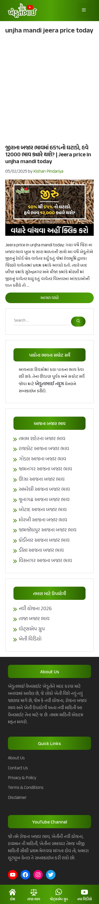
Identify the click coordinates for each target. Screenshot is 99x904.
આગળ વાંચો (49, 298)
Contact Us (18, 768)
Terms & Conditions (26, 787)
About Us (16, 758)
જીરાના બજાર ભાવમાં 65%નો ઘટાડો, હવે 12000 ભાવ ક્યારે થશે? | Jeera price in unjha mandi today (48, 155)
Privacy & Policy (22, 778)
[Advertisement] (49, 89)
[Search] (78, 322)
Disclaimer (17, 797)
